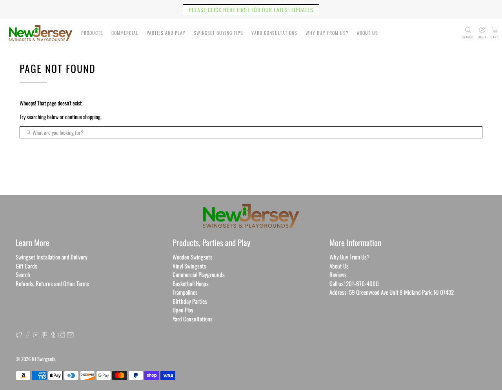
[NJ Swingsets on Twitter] (19, 335)
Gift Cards (26, 265)
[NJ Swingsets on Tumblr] (53, 335)
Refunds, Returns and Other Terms (52, 283)
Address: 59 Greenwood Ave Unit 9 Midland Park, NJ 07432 (391, 292)
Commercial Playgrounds (199, 274)
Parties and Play (166, 32)
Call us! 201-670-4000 (354, 283)
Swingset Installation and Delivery (51, 256)
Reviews (338, 274)
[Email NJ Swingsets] (70, 335)
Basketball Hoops (191, 283)
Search (23, 274)
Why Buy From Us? (327, 32)
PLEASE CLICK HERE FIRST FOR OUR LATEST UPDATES (251, 9)
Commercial (124, 32)
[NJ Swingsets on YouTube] (36, 335)
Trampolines (185, 292)
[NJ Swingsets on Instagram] (61, 335)
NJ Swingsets (43, 359)
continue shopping (82, 116)
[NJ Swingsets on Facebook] (27, 335)
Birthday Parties (190, 301)
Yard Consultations (274, 32)
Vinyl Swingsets (189, 265)
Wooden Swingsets (193, 256)
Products (92, 32)
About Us (367, 32)
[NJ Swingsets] (40, 33)
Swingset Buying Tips (218, 32)
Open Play (183, 309)
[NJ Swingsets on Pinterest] (44, 335)
